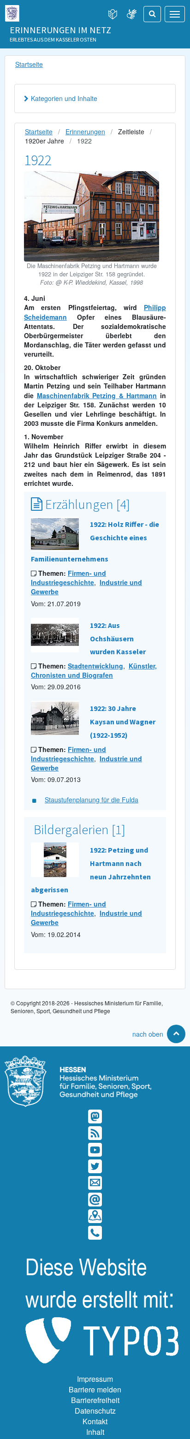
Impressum (95, 1378)
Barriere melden (95, 1389)
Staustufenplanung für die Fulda (91, 799)
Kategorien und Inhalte (64, 98)
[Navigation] (175, 14)
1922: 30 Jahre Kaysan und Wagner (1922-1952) (122, 722)
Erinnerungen (85, 131)
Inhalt (95, 1432)
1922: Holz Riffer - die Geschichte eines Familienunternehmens (95, 541)
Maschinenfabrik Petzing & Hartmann (97, 395)
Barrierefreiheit (95, 1400)
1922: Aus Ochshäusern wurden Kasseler (118, 639)
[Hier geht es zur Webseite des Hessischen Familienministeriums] (95, 1060)
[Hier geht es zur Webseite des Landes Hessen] (12, 11)
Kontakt (95, 1421)
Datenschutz (95, 1410)
